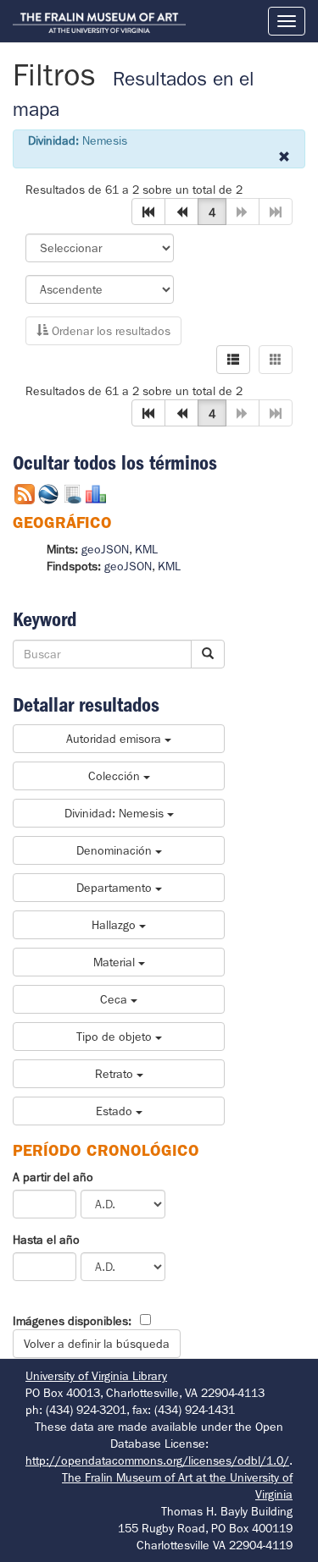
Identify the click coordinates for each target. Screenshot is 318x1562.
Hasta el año (46, 1239)
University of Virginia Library (96, 1375)
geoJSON (105, 549)
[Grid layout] (276, 359)
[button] (148, 211)
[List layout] (233, 359)
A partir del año (53, 1177)
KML (146, 549)
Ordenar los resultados (109, 330)
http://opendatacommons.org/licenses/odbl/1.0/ (157, 1460)
